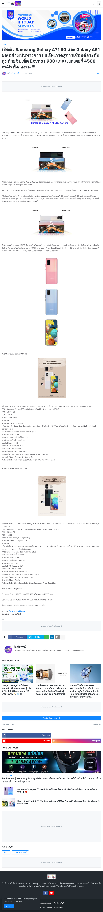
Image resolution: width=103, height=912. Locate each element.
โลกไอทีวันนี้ (20, 647)
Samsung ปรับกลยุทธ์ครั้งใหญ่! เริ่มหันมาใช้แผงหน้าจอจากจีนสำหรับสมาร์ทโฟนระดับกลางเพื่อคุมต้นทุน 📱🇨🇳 (57, 790)
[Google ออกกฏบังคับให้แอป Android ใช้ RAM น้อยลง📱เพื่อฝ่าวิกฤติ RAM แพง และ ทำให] (17, 673)
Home (4, 44)
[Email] (57, 637)
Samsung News (17, 611)
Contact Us (58, 907)
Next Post (96, 724)
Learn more (18, 901)
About (49, 907)
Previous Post (8, 724)
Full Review (20, 852)
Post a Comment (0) (51, 718)
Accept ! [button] (9, 906)
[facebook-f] (45, 893)
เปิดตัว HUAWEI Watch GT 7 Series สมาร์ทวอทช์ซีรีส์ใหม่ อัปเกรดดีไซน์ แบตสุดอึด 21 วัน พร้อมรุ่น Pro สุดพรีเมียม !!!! (59, 802)
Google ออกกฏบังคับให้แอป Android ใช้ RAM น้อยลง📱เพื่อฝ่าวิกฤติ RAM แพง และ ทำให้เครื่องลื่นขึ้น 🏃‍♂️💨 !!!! (16, 689)
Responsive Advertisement (51, 86)
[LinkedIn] (52, 637)
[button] (3, 3)
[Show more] (62, 637)
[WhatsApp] (46, 637)
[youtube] (51, 893)
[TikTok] (57, 893)
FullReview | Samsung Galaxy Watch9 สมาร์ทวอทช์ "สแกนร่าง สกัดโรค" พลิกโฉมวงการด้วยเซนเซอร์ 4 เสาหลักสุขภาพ (51, 780)
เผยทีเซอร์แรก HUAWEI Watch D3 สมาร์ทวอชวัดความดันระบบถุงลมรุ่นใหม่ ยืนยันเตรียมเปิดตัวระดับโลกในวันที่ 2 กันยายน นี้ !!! (51, 689)
